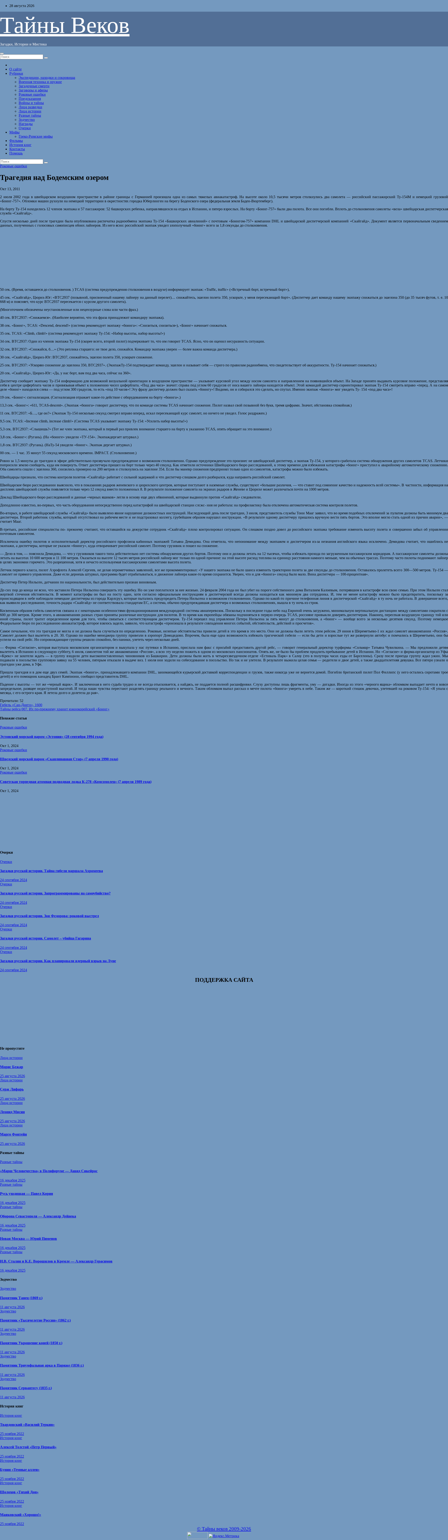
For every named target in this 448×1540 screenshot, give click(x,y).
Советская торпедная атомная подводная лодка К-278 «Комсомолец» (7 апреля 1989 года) (75, 782)
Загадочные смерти (34, 86)
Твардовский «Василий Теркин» (27, 1425)
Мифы (14, 132)
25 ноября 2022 (12, 1434)
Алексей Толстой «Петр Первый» (28, 1447)
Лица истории (30, 111)
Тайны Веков (65, 25)
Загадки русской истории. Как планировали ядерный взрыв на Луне (58, 961)
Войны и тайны (31, 103)
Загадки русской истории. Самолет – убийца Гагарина (45, 938)
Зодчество (27, 120)
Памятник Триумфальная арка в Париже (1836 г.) (42, 1365)
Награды (26, 124)
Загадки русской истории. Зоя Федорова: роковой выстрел (49, 916)
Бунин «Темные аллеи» (19, 1470)
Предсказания (30, 99)
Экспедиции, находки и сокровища (47, 78)
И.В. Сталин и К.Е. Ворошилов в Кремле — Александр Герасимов (56, 1261)
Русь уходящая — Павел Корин (26, 1194)
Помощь (16, 153)
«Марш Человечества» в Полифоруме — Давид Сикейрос (49, 1171)
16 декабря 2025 (12, 1180)
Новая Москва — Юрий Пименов (28, 1239)
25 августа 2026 (12, 1076)
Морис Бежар (11, 1067)
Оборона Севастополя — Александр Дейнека (38, 1216)
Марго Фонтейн (13, 1134)
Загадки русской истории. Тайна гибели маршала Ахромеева (51, 871)
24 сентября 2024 (13, 880)
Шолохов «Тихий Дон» (19, 1492)
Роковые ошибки (32, 94)
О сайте (15, 69)
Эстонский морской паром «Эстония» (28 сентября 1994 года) (51, 737)
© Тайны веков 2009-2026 (224, 1529)
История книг (20, 145)
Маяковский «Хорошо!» (20, 1515)
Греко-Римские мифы (36, 136)
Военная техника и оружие (40, 82)
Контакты (17, 149)
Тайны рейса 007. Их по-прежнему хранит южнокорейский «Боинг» (54, 709)
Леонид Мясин (12, 1112)
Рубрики (16, 73)
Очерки (25, 128)
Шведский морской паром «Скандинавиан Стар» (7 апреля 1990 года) (59, 759)
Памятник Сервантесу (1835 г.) (26, 1388)
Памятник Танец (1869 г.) (21, 1298)
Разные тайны (30, 115)
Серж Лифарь (12, 1089)
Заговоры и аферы (33, 90)
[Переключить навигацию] (2, 53)
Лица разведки (30, 107)
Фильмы (16, 141)
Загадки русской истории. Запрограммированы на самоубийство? (55, 893)
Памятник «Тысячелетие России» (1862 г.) (35, 1320)
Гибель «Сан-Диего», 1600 (21, 705)
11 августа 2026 (12, 1307)
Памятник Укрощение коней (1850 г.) (31, 1343)
